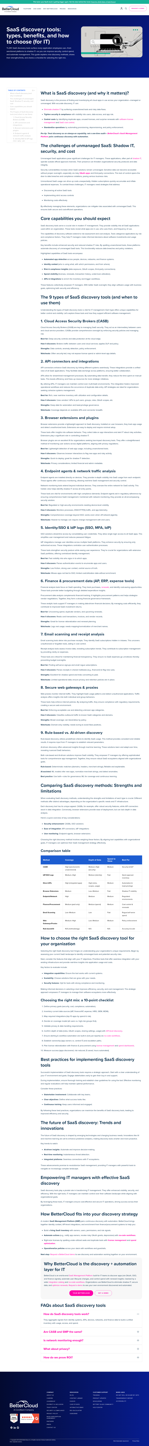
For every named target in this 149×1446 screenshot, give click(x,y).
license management (105, 1045)
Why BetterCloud (50, 9)
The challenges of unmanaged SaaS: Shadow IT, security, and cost (21, 101)
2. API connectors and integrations (21, 124)
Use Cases (37, 9)
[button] (91, 1314)
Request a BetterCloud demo (62, 1254)
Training (96, 1395)
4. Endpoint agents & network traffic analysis (22, 134)
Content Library (76, 1398)
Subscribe (74, 1413)
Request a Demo (138, 8)
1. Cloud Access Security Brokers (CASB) (22, 118)
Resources (72, 9)
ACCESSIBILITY (121, 1401)
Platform (27, 9)
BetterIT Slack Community (103, 1404)
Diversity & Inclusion (55, 1404)
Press (49, 1424)
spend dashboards (126, 1045)
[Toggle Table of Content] (32, 90)
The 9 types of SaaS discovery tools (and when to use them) (21, 113)
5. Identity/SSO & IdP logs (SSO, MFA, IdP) (23, 140)
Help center (97, 1407)
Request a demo (76, 1285)
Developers (97, 1401)
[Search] (126, 8)
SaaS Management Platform (81, 1275)
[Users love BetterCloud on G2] (14, 1417)
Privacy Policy (52, 1413)
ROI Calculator (76, 1410)
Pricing (63, 9)
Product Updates (99, 1398)
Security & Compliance (55, 1410)
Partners (50, 1421)
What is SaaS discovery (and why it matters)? (21, 94)
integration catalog (56, 1282)
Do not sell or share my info (127, 1395)
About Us (50, 1395)
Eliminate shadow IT (52, 109)
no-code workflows (112, 1036)
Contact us (51, 1427)
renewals (105, 587)
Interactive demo (76, 1407)
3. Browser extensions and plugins (23, 129)
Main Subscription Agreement (54, 1417)
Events (72, 1401)
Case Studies (75, 1404)
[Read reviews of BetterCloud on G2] (29, 1417)
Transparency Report (124, 1398)
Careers (50, 1398)
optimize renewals (60, 1285)
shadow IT (137, 158)
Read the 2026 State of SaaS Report (103, 2)
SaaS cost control (66, 122)
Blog (72, 1395)
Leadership (51, 1401)
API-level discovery (114, 1031)
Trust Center (52, 1407)
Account (121, 8)
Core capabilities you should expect (21, 107)
